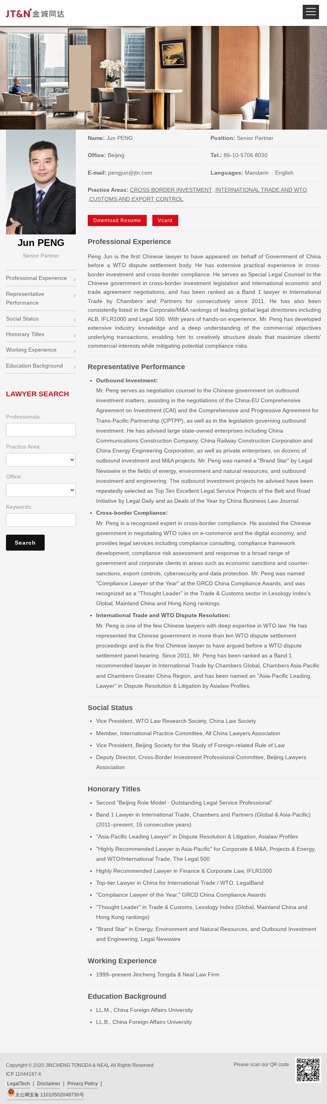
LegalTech (18, 1083)
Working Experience (31, 349)
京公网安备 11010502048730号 (49, 1095)
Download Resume (117, 220)
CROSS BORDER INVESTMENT (171, 190)
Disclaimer (48, 1083)
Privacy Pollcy (82, 1083)
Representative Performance (25, 298)
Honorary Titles (25, 334)
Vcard (165, 220)
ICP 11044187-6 (23, 1074)
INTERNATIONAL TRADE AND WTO (261, 190)
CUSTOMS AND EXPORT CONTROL (136, 199)
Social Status (22, 318)
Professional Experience (36, 278)
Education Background (34, 365)
